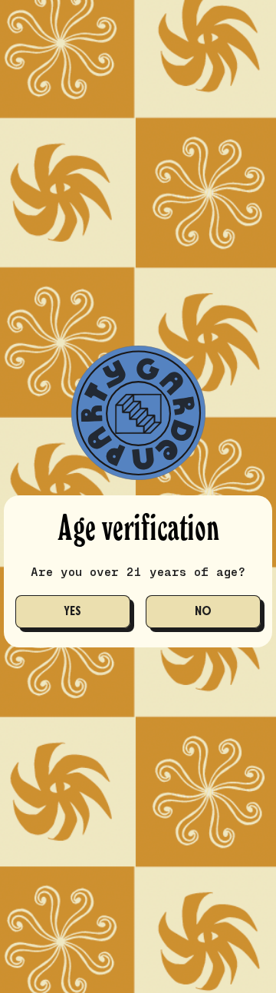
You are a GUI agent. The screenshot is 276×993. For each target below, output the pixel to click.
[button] (72, 611)
